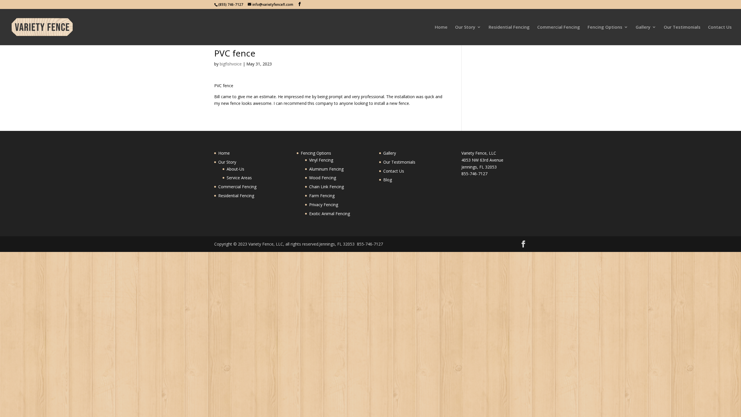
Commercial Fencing (558, 27)
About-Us (235, 169)
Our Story (465, 27)
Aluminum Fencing (326, 169)
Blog (387, 179)
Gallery (643, 27)
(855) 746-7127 (230, 4)
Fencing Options (605, 27)
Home (441, 27)
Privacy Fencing (323, 204)
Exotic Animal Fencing (329, 213)
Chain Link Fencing (326, 186)
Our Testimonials (682, 27)
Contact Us (720, 27)
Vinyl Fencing (321, 160)
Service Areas (239, 177)
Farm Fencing (322, 195)
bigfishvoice (231, 64)
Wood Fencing (322, 177)
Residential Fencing (509, 27)
